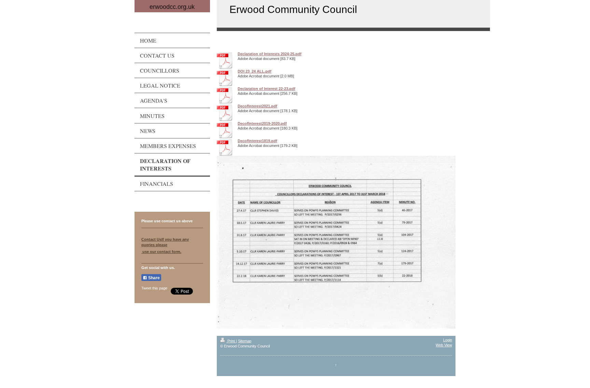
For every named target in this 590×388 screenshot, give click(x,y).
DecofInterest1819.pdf (257, 141)
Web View (444, 345)
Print (231, 341)
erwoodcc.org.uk (172, 6)
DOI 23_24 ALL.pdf (254, 71)
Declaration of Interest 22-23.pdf (266, 89)
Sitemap (244, 341)
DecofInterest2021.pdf (257, 106)
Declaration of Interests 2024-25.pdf (269, 54)
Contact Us (151, 239)
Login (447, 340)
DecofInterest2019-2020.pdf (262, 123)
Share (153, 277)
